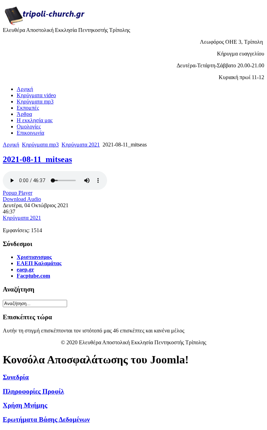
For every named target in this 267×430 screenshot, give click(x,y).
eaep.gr (25, 269)
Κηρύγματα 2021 (81, 144)
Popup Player (17, 193)
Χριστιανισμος (34, 257)
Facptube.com (33, 276)
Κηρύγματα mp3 (40, 144)
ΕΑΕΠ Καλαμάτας (39, 263)
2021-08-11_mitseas (37, 159)
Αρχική (11, 144)
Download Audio (22, 199)
